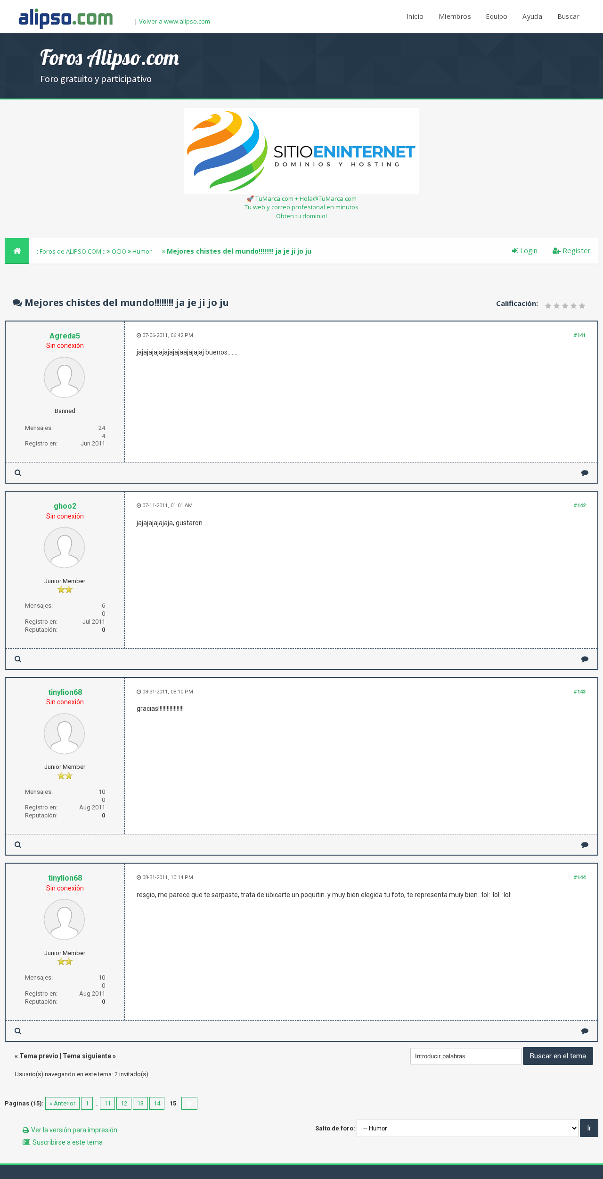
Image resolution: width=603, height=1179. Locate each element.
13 (140, 1103)
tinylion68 (65, 692)
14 (157, 1103)
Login (528, 250)
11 (107, 1103)
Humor (142, 251)
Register (576, 250)
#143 (580, 692)
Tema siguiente (87, 1056)
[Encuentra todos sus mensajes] (17, 472)
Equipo (496, 16)
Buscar (568, 16)
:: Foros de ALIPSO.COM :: (71, 251)
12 (124, 1103)
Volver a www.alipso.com (174, 21)
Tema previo (38, 1056)
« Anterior (62, 1103)
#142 (580, 506)
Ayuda (532, 16)
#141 (580, 335)
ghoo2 (65, 506)
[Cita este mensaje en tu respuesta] (585, 472)
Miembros (455, 16)
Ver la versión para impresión (74, 1130)
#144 (580, 877)
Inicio (415, 16)
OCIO (119, 251)
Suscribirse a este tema (68, 1142)
